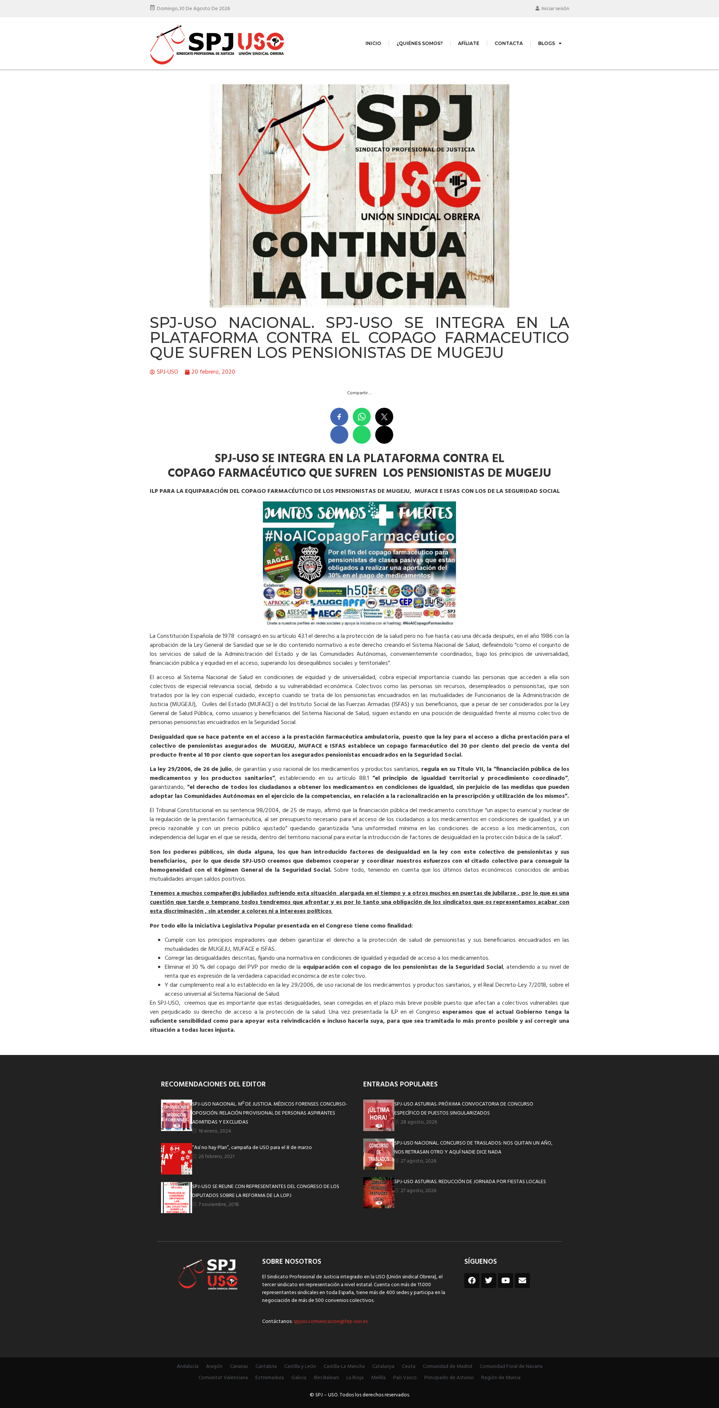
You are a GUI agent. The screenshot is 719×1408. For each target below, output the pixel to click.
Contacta (509, 43)
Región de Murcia (501, 1378)
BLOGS (546, 43)
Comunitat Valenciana (223, 1378)
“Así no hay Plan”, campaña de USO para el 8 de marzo (252, 1147)
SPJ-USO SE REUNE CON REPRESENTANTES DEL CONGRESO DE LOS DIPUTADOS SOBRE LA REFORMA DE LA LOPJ (265, 1191)
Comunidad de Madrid (447, 1366)
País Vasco (405, 1378)
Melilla (378, 1378)
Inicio (373, 43)
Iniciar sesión (555, 8)
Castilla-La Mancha (344, 1366)
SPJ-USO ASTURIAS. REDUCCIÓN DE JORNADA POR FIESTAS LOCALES (470, 1182)
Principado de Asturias (449, 1378)
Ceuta (408, 1366)
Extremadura (269, 1378)
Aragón (214, 1366)
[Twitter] (488, 1280)
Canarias (239, 1366)
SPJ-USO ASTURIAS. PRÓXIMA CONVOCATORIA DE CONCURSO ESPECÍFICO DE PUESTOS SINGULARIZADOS (463, 1109)
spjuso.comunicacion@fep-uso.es (330, 1321)
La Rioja (355, 1378)
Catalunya (383, 1366)
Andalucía (187, 1366)
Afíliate (468, 43)
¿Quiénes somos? (420, 43)
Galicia (298, 1378)
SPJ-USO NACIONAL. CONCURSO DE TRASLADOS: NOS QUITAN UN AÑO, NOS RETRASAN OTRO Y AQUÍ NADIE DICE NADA (473, 1148)
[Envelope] (522, 1280)
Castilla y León (300, 1366)
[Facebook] (471, 1280)
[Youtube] (505, 1280)
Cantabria (266, 1366)
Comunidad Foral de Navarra (511, 1366)
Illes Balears (326, 1378)
